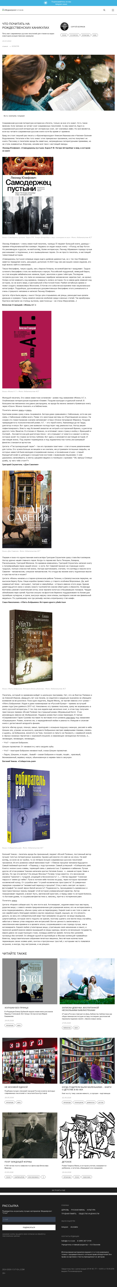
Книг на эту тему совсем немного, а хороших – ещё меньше (86, 1093)
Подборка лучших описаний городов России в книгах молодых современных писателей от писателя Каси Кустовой (30, 1092)
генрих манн (86, 1177)
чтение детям (79, 1102)
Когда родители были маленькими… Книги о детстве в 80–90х (86, 1088)
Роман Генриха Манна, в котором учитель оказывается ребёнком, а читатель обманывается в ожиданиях (84, 1167)
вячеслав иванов (33, 1177)
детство (100, 1102)
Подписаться (29, 1227)
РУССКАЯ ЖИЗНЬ (78, 1210)
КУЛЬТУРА (15, 46)
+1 (43, 1177)
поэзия (8, 1177)
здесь (21, 410)
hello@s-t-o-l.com (68, 1241)
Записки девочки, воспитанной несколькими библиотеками (80, 1009)
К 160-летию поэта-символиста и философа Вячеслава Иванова (26, 1167)
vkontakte (74, 1227)
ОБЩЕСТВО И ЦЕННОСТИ (89, 1214)
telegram (64, 1227)
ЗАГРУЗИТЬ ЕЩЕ (58, 1190)
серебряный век (19, 1177)
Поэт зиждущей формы (18, 1162)
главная (5, 46)
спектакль (70, 717)
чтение (64, 35)
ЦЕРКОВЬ (65, 1210)
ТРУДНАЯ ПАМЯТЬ (68, 1214)
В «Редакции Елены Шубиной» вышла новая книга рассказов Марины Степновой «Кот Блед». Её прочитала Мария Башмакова (29, 1014)
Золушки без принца (16, 1008)
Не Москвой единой (16, 1087)
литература (85, 35)
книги (95, 35)
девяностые (90, 1102)
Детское (67, 1162)
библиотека (67, 1028)
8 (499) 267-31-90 (84, 1241)
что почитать (74, 35)
